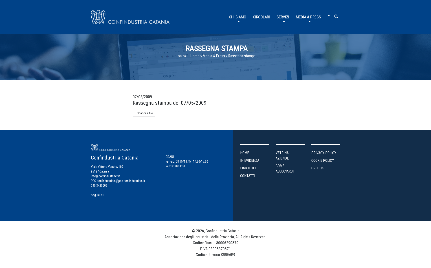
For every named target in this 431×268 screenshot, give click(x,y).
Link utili (248, 168)
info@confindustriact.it (105, 176)
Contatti (247, 176)
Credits (317, 168)
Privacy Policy (323, 153)
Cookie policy (322, 160)
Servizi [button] (283, 17)
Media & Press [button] (308, 17)
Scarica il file (145, 113)
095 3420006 (99, 185)
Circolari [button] (261, 17)
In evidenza (249, 160)
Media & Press (214, 56)
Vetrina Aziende (282, 155)
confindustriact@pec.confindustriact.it (121, 181)
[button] (327, 14)
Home (194, 56)
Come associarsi (285, 168)
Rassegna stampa (241, 56)
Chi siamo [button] (237, 17)
